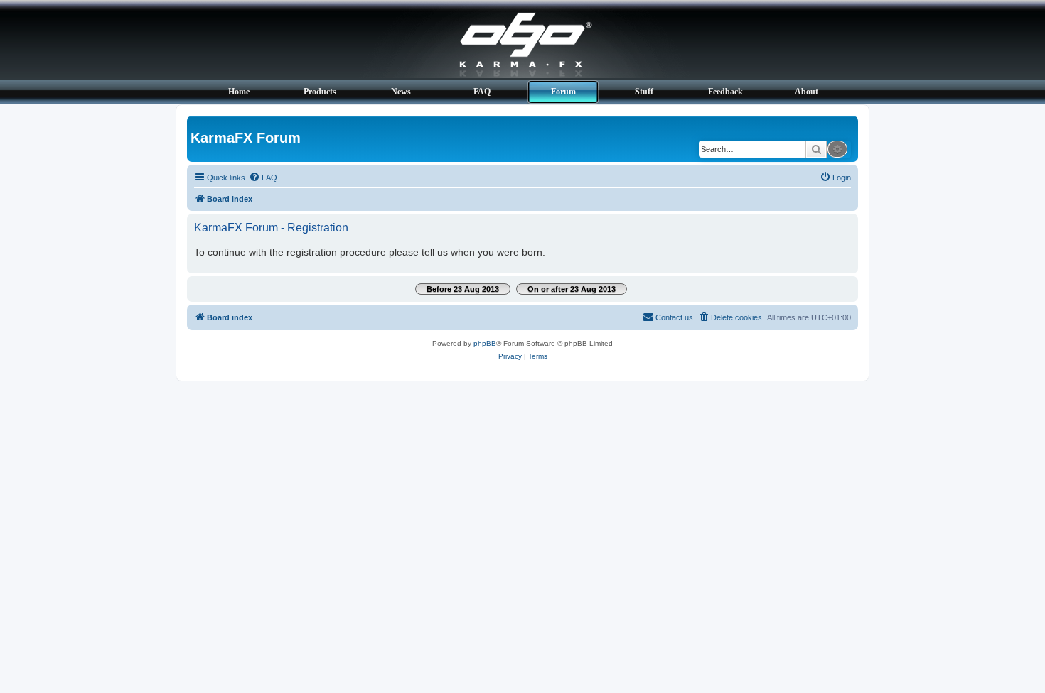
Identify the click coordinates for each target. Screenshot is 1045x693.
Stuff (644, 92)
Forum (563, 92)
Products (320, 92)
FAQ (482, 92)
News (401, 92)
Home (239, 92)
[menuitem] (263, 177)
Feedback (725, 92)
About (806, 92)
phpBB (484, 343)
